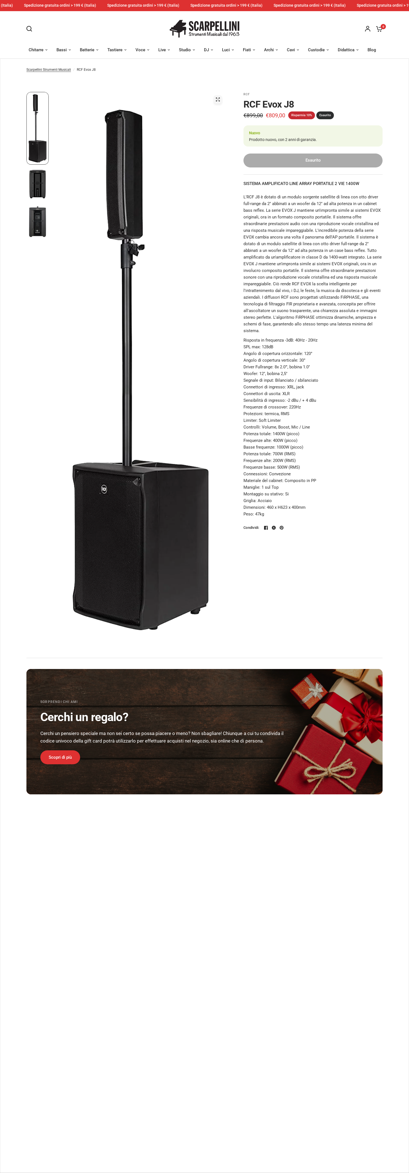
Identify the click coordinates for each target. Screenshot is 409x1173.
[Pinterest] (281, 527)
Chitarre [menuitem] (36, 49)
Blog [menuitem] (372, 49)
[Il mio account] (367, 29)
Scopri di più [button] (60, 757)
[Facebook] (266, 527)
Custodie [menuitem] (316, 49)
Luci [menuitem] (226, 49)
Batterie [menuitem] (87, 49)
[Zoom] (218, 99)
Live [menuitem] (162, 49)
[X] (273, 527)
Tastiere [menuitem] (114, 49)
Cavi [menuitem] (291, 49)
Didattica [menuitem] (346, 49)
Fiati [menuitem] (247, 49)
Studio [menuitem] (185, 49)
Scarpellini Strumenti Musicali (48, 70)
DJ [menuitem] (206, 49)
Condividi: (251, 527)
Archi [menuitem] (269, 49)
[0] (378, 29)
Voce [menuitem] (140, 49)
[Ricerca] (30, 28)
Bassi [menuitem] (61, 49)
